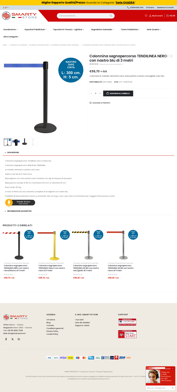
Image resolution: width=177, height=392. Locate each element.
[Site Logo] (24, 16)
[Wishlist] (146, 15)
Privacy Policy (52, 331)
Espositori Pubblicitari (35, 29)
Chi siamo (150, 7)
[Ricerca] (111, 16)
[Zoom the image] (15, 316)
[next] (171, 56)
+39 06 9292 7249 (15, 330)
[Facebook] (6, 339)
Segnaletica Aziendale (101, 29)
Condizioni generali (54, 328)
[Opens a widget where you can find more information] (160, 378)
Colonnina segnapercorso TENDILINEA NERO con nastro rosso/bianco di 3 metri (16, 268)
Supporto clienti (82, 325)
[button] (4, 95)
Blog (48, 322)
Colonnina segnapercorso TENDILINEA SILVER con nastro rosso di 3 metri (121, 268)
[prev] (167, 56)
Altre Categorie (10, 36)
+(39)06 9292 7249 (136, 7)
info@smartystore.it (17, 333)
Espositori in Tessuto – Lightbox (67, 29)
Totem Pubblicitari (129, 29)
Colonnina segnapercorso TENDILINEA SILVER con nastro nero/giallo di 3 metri (86, 268)
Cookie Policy (52, 334)
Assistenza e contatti (165, 7)
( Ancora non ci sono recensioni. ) (111, 64)
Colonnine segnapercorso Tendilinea (16, 263)
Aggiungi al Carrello (120, 93)
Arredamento (9, 29)
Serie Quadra (153, 29)
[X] (12, 339)
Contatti (50, 325)
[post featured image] (19, 244)
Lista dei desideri (82, 322)
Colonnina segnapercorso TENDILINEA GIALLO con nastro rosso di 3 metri (51, 268)
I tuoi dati (79, 319)
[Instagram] (19, 339)
